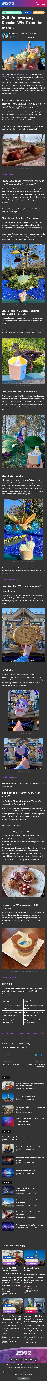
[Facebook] (10, 37)
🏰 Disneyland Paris (12, 12)
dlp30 (25, 1047)
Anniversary (25, 1044)
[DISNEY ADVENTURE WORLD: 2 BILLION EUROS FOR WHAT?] (8, 1121)
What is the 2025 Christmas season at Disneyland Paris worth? (12, 1270)
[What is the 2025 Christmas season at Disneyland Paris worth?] (8, 1085)
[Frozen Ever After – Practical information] (8, 1190)
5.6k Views (34, 33)
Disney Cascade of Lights (25, 1171)
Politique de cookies (33, 1367)
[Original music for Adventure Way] (8, 1148)
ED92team (14, 33)
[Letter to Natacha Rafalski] (8, 1097)
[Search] (37, 3)
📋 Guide (30, 1311)
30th (13, 1044)
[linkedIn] (15, 37)
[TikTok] (35, 1360)
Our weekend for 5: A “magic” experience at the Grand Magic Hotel (34, 1319)
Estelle (20, 1217)
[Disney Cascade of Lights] (8, 1172)
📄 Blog (27, 12)
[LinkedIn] (26, 1360)
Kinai (19, 1088)
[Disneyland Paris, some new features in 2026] (8, 1160)
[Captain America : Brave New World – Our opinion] (8, 1214)
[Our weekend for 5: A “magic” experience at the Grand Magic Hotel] (34, 1306)
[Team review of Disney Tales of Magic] (8, 1226)
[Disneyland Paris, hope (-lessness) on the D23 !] (8, 1109)
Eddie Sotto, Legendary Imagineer (15, 1137)
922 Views (30, 1288)
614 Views (30, 1339)
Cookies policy (27, 1374)
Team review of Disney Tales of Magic (30, 1225)
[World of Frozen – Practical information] (8, 1202)
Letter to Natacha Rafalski (25, 1096)
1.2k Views (7, 1339)
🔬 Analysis (9, 1263)
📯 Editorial (9, 1260)
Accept (23, 1378)
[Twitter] (13, 37)
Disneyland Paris (22, 74)
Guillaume (21, 1193)
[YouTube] (31, 1360)
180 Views (7, 1291)
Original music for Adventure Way (28, 1147)
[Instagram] (21, 1360)
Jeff (19, 1124)
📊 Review (39, 12)
